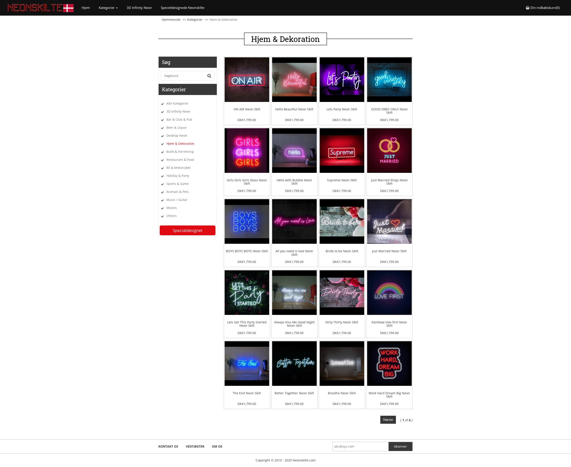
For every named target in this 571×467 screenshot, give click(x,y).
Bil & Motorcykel (178, 167)
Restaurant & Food (180, 159)
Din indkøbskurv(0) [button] (545, 7)
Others (171, 216)
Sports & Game (177, 184)
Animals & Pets (177, 192)
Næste (388, 419)
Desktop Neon (176, 135)
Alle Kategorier (177, 103)
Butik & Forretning (180, 151)
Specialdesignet (187, 230)
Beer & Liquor (176, 127)
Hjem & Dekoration (180, 143)
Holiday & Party (177, 176)
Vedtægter (195, 446)
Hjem (88, 7)
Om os (217, 446)
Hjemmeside (171, 19)
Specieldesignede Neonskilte (182, 7)
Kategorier (195, 19)
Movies (171, 208)
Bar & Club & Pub (179, 119)
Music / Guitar (177, 200)
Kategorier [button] (107, 7)
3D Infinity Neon (139, 7)
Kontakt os (168, 446)
